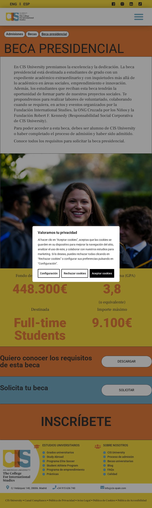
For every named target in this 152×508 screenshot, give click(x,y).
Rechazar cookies (75, 273)
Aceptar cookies (102, 273)
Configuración (49, 273)
